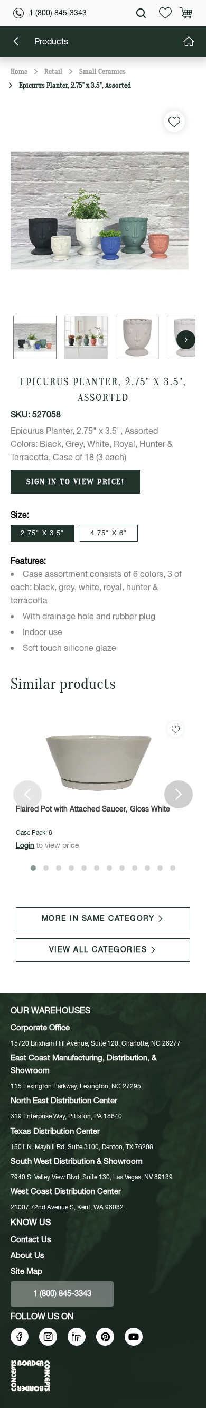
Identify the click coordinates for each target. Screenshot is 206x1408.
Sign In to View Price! (75, 482)
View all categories (98, 950)
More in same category (98, 919)
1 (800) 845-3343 (58, 13)
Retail (53, 71)
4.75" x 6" (108, 533)
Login (25, 846)
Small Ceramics (102, 71)
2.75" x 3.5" (42, 533)
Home (19, 71)
